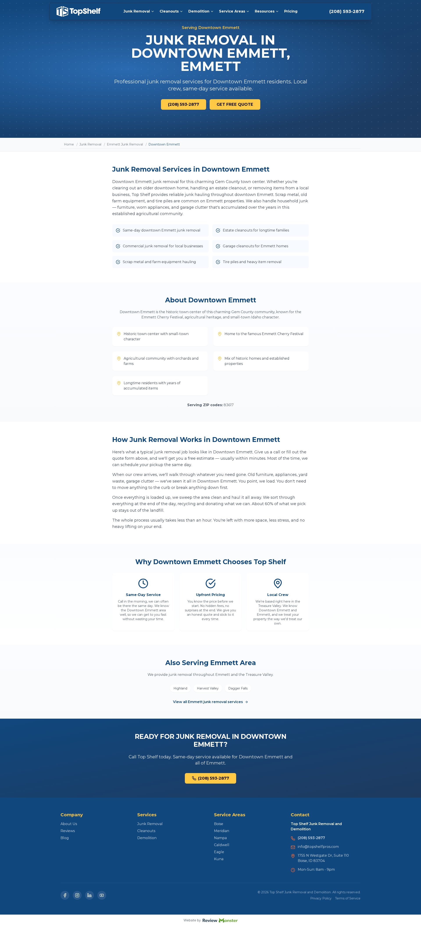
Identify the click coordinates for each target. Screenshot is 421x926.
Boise (218, 824)
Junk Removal (136, 11)
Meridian (221, 831)
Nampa (220, 838)
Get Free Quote (235, 104)
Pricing (291, 11)
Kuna (218, 859)
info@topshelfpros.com (318, 847)
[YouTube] (101, 895)
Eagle (219, 852)
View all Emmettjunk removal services (208, 702)
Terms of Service (347, 898)
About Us (69, 824)
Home (69, 144)
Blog (65, 838)
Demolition (198, 11)
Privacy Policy (321, 898)
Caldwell (221, 845)
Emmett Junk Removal (125, 144)
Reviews (68, 831)
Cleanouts (169, 11)
